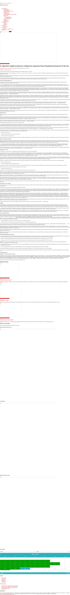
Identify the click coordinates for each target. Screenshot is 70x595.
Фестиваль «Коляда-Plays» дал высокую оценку (9, 587)
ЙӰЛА (5, 16)
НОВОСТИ (6, 23)
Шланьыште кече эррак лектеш (6, 319)
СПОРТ (5, 19)
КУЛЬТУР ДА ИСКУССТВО (5, 63)
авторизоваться (17, 325)
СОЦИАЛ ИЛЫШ (7, 13)
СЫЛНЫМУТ (6, 20)
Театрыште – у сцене (4, 300)
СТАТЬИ (5, 24)
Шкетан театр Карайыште (6, 588)
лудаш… (1, 282)
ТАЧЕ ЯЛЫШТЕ (6, 10)
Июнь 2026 (4, 579)
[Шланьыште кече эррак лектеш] (35, 310)
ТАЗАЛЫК (5, 12)
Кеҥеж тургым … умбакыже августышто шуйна (10, 586)
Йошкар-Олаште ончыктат (5, 279)
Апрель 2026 (4, 581)
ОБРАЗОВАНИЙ (6, 11)
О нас (5, 28)
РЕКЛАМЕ (4, 29)
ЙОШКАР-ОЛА (6, 21)
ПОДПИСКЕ (4, 27)
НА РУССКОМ (4, 22)
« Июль (2, 573)
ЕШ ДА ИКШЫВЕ (7, 18)
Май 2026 (3, 580)
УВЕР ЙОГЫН (4, 8)
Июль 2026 (3, 578)
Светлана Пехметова (10, 68)
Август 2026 (35, 554)
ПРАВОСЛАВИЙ (9, 17)
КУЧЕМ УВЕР (6, 9)
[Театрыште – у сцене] (35, 290)
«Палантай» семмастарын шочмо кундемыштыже (10, 585)
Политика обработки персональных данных (7, 594)
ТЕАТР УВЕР (3, 583)
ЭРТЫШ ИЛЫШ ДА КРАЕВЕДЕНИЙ (10, 14)
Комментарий (16, 68)
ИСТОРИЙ (6, 26)
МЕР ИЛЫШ (6, 15)
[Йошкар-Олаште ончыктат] (35, 270)
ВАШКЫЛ (3, 25)
